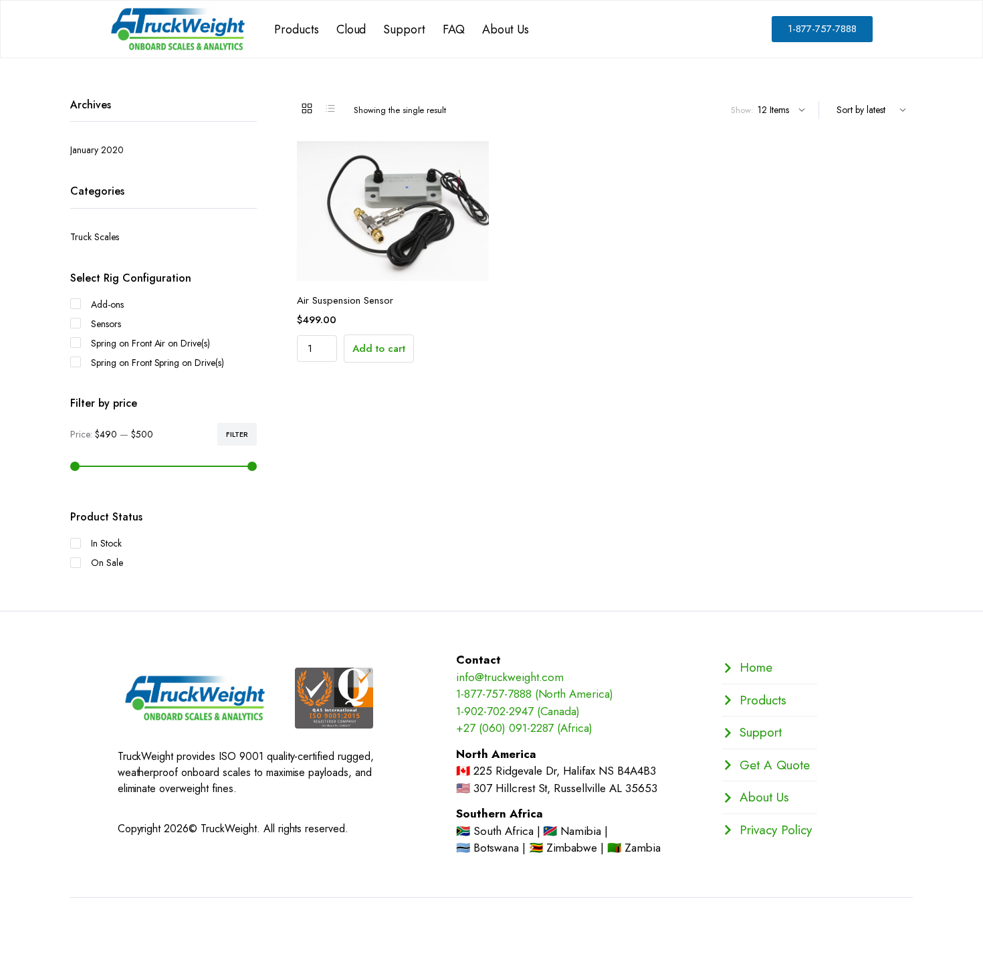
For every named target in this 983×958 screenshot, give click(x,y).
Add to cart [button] (406, 266)
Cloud (351, 29)
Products (296, 29)
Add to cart (378, 348)
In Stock (106, 543)
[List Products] (330, 108)
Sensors (106, 323)
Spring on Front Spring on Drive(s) (157, 362)
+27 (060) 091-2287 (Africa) (524, 728)
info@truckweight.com (510, 677)
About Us (505, 29)
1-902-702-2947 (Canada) (518, 711)
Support (404, 29)
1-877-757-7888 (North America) (534, 694)
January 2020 (97, 150)
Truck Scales (94, 237)
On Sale (107, 562)
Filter (237, 434)
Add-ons (107, 304)
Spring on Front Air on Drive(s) (150, 343)
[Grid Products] (307, 108)
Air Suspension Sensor (345, 300)
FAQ (454, 29)
